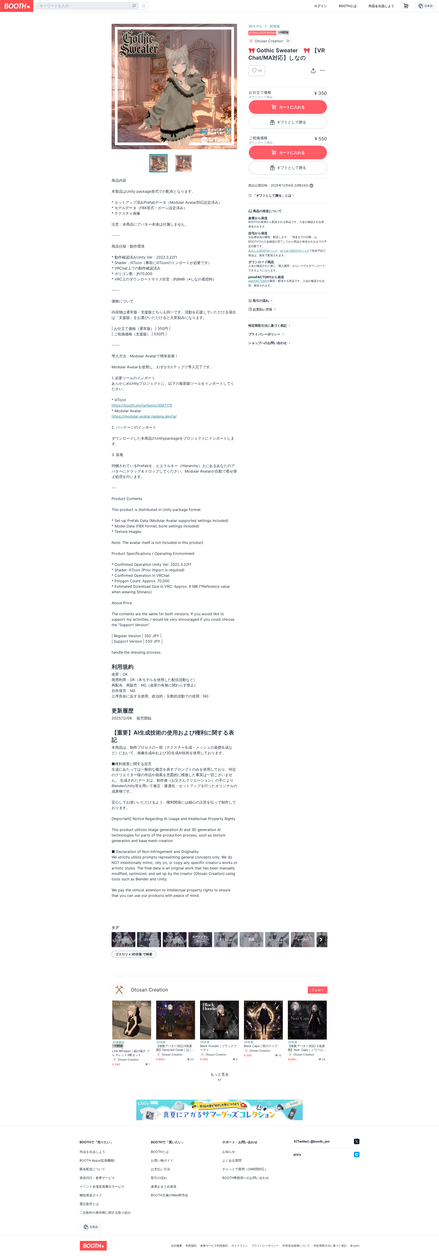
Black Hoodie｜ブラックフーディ (218, 1048)
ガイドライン (239, 1245)
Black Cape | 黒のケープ (260, 1046)
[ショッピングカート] (406, 6)
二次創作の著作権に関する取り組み (105, 1212)
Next (233, 86)
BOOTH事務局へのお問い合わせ (245, 1178)
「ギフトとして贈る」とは (272, 195)
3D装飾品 (118, 1042)
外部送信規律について (296, 1245)
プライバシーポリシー (264, 334)
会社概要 (176, 1245)
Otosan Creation (149, 990)
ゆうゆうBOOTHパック (294, 250)
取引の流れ (261, 300)
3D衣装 (274, 26)
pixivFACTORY (257, 281)
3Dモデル (255, 26)
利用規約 (191, 1245)
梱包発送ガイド (91, 1195)
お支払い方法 (262, 309)
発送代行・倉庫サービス (97, 1178)
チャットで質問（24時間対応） (245, 1169)
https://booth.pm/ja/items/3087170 (142, 405)
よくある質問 (231, 1160)
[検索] (134, 6)
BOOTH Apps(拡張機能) (97, 1160)
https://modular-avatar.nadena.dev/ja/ (144, 416)
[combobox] (87, 6)
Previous (115, 86)
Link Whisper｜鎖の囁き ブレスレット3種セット (131, 1053)
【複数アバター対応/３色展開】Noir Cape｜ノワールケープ (307, 1048)
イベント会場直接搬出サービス (102, 1186)
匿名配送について (92, 1169)
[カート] (288, 41)
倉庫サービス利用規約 (214, 1245)
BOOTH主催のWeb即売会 (169, 1195)
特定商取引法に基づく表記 (267, 325)
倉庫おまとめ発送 (164, 1186)
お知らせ (228, 1152)
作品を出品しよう (381, 6)
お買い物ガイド (162, 1160)
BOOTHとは (348, 6)
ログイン (320, 6)
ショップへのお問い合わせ (267, 343)
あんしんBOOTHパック (262, 250)
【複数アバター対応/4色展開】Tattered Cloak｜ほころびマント (174, 1048)
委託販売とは (89, 1204)
